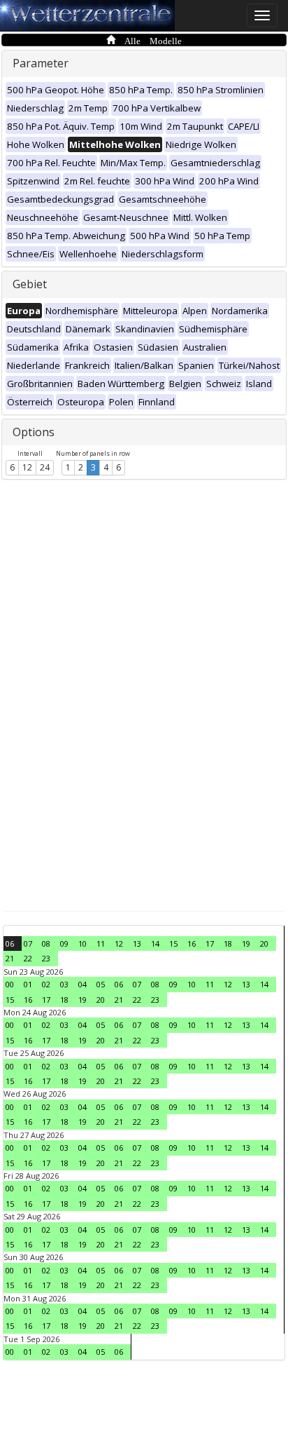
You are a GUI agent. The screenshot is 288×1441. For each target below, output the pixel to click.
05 (100, 984)
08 (46, 943)
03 (64, 984)
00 (10, 984)
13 (137, 943)
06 (10, 943)
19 (246, 943)
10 (82, 943)
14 (155, 943)
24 (45, 467)
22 (28, 958)
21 (10, 958)
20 (264, 943)
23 (46, 958)
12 (27, 467)
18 (228, 943)
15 (173, 943)
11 (100, 943)
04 (82, 984)
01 (28, 984)
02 (46, 984)
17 (210, 943)
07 (28, 943)
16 (191, 943)
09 (64, 943)
